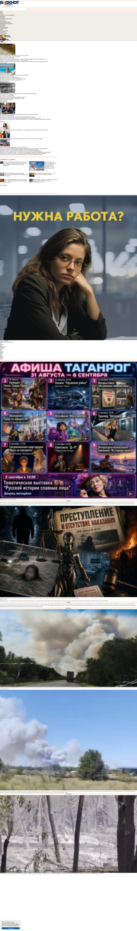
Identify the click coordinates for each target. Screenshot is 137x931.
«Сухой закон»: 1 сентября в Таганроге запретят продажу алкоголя (42, 600)
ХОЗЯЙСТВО (3, 32)
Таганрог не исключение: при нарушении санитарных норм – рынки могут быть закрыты (19, 148)
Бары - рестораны (7, 40)
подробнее (11, 342)
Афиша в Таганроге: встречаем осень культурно (8, 499)
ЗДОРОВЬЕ (2, 16)
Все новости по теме (4, 57)
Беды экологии (3, 43)
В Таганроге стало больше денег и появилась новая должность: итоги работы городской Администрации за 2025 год (25, 119)
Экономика (43, 153)
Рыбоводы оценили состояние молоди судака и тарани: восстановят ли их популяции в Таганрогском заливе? (24, 61)
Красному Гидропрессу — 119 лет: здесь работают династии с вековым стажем (75, 502)
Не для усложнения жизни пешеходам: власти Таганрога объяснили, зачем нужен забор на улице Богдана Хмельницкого (75, 503)
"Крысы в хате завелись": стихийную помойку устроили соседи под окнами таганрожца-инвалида (57, 687)
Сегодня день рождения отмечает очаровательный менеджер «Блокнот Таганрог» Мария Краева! (91, 600)
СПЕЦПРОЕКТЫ (3, 28)
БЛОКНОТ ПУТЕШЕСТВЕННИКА (7, 15)
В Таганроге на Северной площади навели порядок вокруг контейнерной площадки (37, 503)
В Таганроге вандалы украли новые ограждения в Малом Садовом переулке (111, 503)
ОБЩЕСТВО (2, 24)
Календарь (45, 129)
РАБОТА (8, 35)
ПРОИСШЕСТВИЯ (4, 27)
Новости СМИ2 (3, 185)
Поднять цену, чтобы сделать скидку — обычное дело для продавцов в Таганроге (18, 152)
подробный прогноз (4, 342)
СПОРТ (1, 29)
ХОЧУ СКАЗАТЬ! (3, 33)
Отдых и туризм (3, 62)
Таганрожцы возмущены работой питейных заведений (11, 149)
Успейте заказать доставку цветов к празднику (63, 600)
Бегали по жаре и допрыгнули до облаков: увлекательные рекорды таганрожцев (17, 116)
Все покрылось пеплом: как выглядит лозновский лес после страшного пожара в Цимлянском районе (19, 873)
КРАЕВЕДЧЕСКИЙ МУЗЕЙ (6, 18)
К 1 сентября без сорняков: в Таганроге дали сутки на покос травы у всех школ (46, 502)
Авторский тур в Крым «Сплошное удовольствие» (11, 80)
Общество (45, 148)
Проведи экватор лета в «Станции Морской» (9, 77)
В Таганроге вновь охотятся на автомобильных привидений (49, 873)
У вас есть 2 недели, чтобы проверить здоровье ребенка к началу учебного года (105, 502)
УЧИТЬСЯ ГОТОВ (7, 37)
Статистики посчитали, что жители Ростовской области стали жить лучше (16, 154)
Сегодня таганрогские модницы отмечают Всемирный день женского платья (16, 138)
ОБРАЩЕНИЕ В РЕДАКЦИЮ (6, 23)
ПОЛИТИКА (2, 26)
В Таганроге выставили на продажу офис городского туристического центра (75, 873)
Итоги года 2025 (3, 102)
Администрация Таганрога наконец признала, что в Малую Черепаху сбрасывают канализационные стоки (23, 59)
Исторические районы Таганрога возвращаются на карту (12, 98)
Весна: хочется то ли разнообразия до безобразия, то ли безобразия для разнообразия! (19, 129)
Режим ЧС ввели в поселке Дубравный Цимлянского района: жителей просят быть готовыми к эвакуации (20, 687)
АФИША (1, 14)
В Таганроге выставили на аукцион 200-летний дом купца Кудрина (81, 605)
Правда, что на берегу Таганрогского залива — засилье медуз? (14, 60)
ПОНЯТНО (10, 928)
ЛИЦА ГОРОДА (3, 21)
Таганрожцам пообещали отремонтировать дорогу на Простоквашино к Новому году (30, 792)
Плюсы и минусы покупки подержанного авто (10, 147)
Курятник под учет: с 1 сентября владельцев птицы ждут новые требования (15, 600)
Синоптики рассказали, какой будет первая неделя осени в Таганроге (106, 605)
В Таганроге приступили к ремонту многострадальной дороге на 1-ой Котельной (16, 502)
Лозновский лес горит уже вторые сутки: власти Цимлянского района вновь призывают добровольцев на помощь (21, 791)
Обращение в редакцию (33, 149)
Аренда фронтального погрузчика (96, 873)
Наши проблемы (3, 100)
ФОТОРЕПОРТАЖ (4, 31)
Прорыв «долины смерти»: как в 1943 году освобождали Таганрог (31, 606)
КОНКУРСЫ (2, 17)
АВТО (1, 12)
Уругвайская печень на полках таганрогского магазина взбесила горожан (16, 150)
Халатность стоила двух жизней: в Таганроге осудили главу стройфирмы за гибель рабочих (51, 605)
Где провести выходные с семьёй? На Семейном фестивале (13, 78)
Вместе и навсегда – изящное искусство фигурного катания (57, 792)
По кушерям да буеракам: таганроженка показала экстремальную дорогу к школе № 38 (100, 791)
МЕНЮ (1, 11)
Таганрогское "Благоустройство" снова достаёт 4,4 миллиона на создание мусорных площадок (92, 687)
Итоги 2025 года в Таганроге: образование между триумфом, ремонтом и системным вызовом (20, 118)
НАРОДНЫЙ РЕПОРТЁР (5, 22)
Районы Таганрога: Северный (6, 99)
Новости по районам (4, 81)
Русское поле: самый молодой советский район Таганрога (12, 97)
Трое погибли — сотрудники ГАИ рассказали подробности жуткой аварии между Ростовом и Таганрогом (64, 791)
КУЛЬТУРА (2, 20)
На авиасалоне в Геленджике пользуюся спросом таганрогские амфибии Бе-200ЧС (18, 153)
